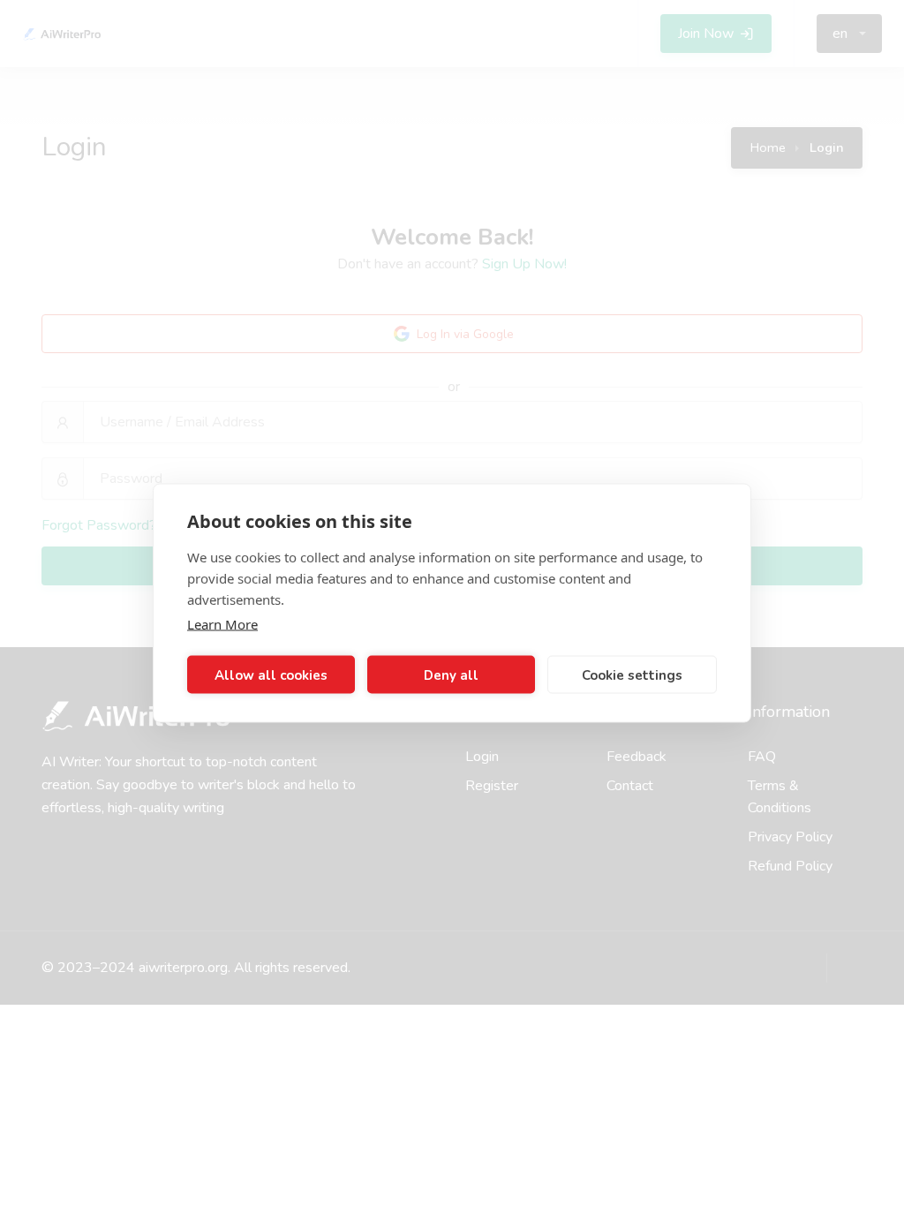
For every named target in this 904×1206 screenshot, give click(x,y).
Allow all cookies (271, 674)
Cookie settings (632, 674)
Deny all (451, 674)
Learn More (222, 624)
